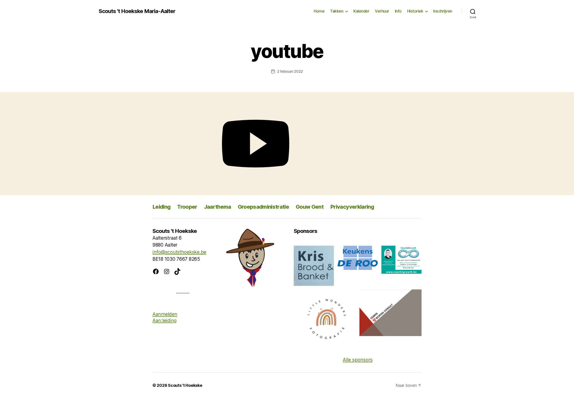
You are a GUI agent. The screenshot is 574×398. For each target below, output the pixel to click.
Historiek (415, 11)
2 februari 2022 (290, 71)
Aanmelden (164, 314)
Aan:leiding (164, 320)
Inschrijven (442, 11)
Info (398, 11)
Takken (336, 11)
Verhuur (382, 11)
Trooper (187, 206)
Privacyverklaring (352, 206)
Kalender (361, 11)
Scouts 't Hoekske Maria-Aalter (137, 11)
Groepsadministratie (263, 206)
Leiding (161, 206)
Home (319, 11)
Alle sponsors (358, 360)
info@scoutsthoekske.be (179, 252)
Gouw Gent (310, 206)
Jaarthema (217, 206)
